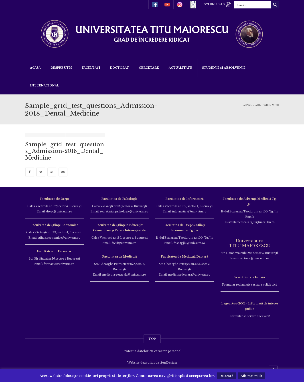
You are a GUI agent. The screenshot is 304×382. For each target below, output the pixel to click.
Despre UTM (61, 67)
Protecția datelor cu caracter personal (152, 351)
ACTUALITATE (180, 67)
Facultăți (91, 67)
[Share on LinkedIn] (51, 172)
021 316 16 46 (214, 4)
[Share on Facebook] (29, 172)
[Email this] (63, 172)
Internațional (44, 85)
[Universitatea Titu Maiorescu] (152, 33)
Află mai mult (251, 376)
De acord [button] (226, 376)
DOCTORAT (119, 67)
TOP (152, 339)
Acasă (35, 67)
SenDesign (168, 362)
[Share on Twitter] (40, 172)
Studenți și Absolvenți (223, 67)
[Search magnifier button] (275, 4)
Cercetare (149, 67)
